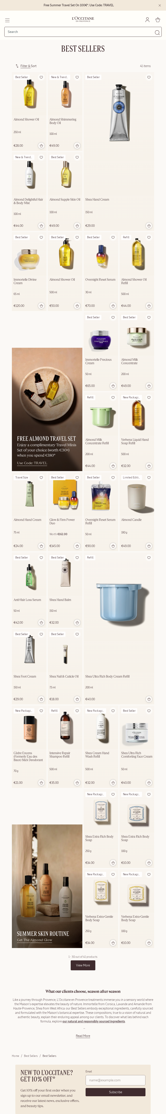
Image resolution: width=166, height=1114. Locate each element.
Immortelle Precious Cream (98, 361)
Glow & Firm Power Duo (62, 521)
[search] (81, 32)
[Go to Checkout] (157, 19)
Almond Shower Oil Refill (134, 281)
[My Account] (147, 19)
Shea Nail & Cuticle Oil (63, 676)
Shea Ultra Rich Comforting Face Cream (136, 755)
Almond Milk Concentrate (129, 361)
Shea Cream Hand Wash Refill (97, 755)
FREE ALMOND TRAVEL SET (46, 439)
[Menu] (7, 20)
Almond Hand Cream (27, 520)
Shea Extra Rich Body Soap (99, 838)
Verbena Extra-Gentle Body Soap (99, 918)
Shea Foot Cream (25, 676)
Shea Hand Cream (97, 199)
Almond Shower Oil (26, 119)
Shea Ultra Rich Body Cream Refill (107, 676)
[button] (41, 77)
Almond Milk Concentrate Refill (97, 441)
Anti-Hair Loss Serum (27, 600)
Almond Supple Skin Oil (64, 199)
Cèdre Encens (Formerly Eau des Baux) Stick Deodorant (28, 757)
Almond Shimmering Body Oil (62, 121)
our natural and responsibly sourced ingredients (93, 1021)
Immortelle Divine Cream (25, 281)
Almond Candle (131, 520)
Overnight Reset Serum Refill (100, 521)
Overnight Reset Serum (100, 279)
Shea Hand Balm (60, 600)
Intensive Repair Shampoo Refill (59, 755)
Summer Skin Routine (43, 934)
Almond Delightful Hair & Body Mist (28, 201)
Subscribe (115, 1092)
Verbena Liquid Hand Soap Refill (135, 441)
